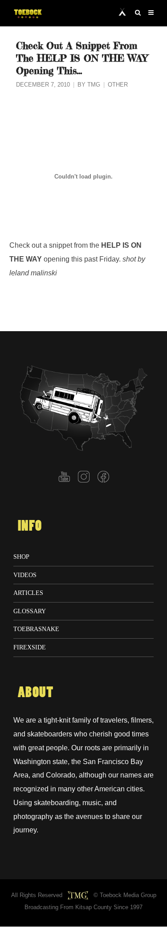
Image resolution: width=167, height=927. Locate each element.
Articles (28, 592)
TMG (93, 85)
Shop (21, 556)
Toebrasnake (36, 628)
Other (118, 85)
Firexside (29, 647)
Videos (25, 574)
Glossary (29, 611)
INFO (30, 526)
